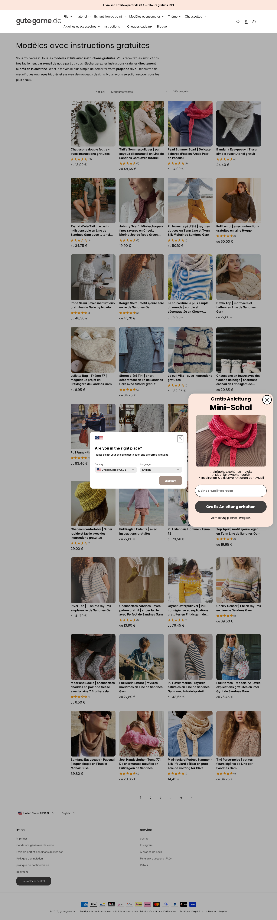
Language (145, 464)
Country (99, 464)
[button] (255, 21)
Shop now (170, 480)
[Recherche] (238, 21)
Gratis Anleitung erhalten (231, 506)
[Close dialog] (267, 399)
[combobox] (112, 469)
